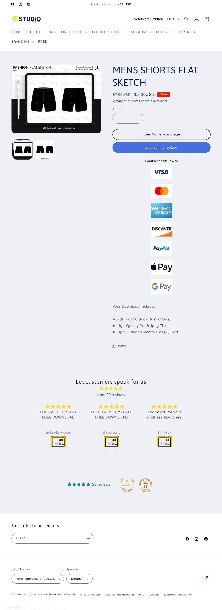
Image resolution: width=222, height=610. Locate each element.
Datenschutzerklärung (119, 595)
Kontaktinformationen (178, 595)
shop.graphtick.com (35, 594)
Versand (118, 101)
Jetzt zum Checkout (161, 147)
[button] (138, 32)
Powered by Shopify (62, 594)
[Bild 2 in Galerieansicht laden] (45, 149)
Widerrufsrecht (90, 595)
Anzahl (117, 109)
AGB (141, 595)
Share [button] (121, 346)
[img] (111, 388)
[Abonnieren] (88, 538)
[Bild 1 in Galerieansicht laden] (23, 149)
